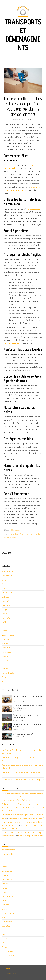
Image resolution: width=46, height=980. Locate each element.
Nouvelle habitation (8, 643)
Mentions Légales (11, 973)
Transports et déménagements (23, 34)
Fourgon (4, 609)
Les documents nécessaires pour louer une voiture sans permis (23, 779)
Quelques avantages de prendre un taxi (31, 836)
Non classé (5, 639)
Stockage (5, 660)
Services (5, 656)
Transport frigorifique (8, 673)
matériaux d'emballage (33, 534)
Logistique (5, 622)
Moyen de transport (8, 635)
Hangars (4, 614)
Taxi (3, 664)
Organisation (6, 647)
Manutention (5, 626)
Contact (8, 969)
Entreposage (6, 605)
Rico (31, 120)
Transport (5, 669)
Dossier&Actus (7, 601)
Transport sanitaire (8, 677)
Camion (4, 580)
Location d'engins (7, 618)
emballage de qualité (33, 209)
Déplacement (6, 597)
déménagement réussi (12, 343)
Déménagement (15, 530)
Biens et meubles (7, 576)
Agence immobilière (8, 571)
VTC (3, 681)
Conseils (4, 588)
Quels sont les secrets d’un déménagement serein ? (27, 818)
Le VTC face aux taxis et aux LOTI (23, 734)
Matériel (4, 631)
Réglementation (6, 652)
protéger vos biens (10, 537)
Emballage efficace (17, 534)
